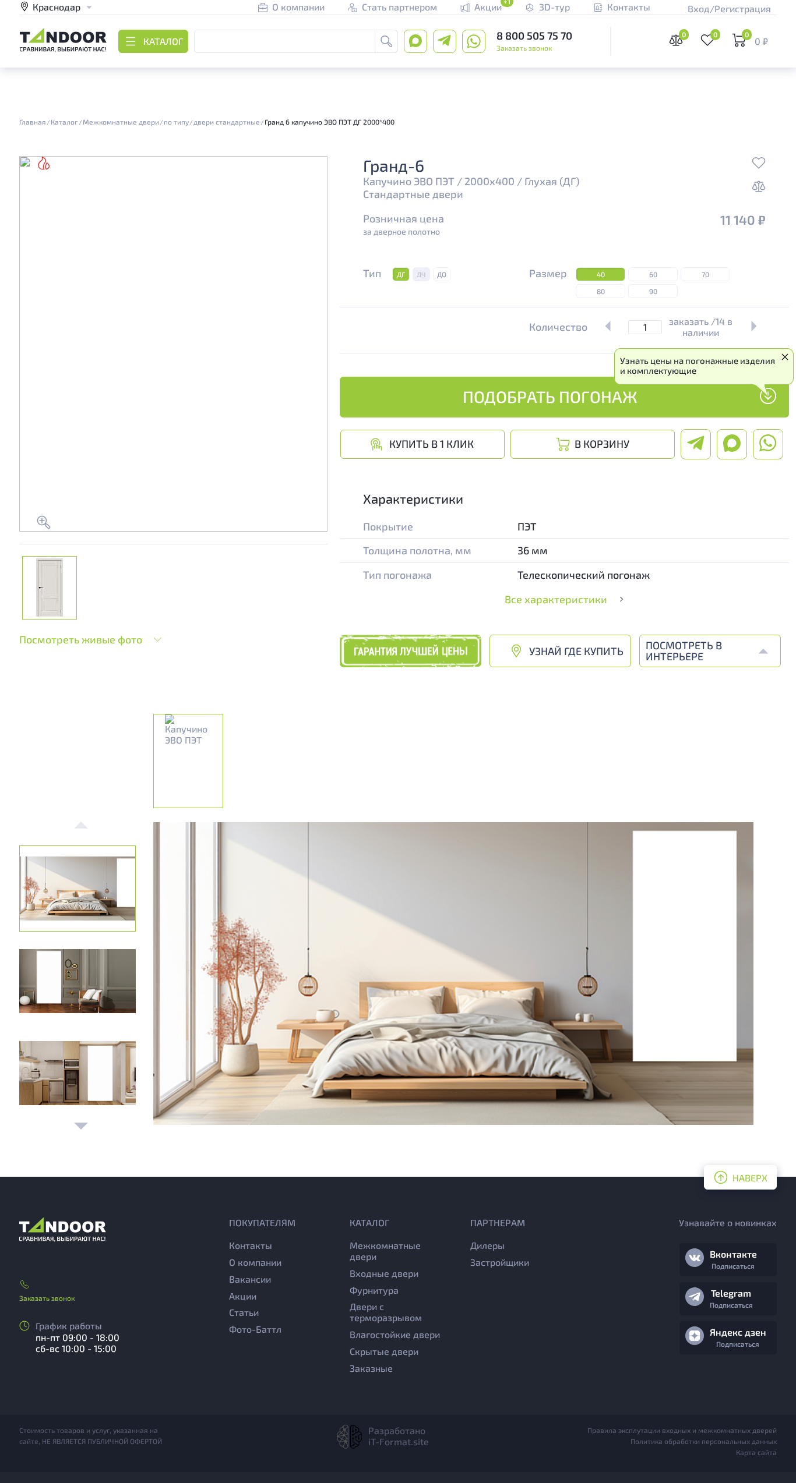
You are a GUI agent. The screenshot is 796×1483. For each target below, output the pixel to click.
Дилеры (487, 1245)
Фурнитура (374, 1290)
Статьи (244, 1312)
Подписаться (733, 1266)
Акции (242, 1295)
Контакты (250, 1245)
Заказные (371, 1368)
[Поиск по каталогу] (386, 41)
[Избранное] (759, 164)
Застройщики (499, 1262)
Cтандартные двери (413, 194)
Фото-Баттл (255, 1329)
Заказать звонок (524, 48)
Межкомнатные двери (385, 1251)
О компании (255, 1262)
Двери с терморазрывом (386, 1312)
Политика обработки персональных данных (704, 1441)
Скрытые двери (384, 1351)
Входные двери (384, 1273)
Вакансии (250, 1278)
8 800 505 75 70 (534, 35)
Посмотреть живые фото (80, 639)
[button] (81, 1126)
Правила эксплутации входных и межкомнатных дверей (682, 1430)
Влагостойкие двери (395, 1334)
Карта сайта (756, 1452)
